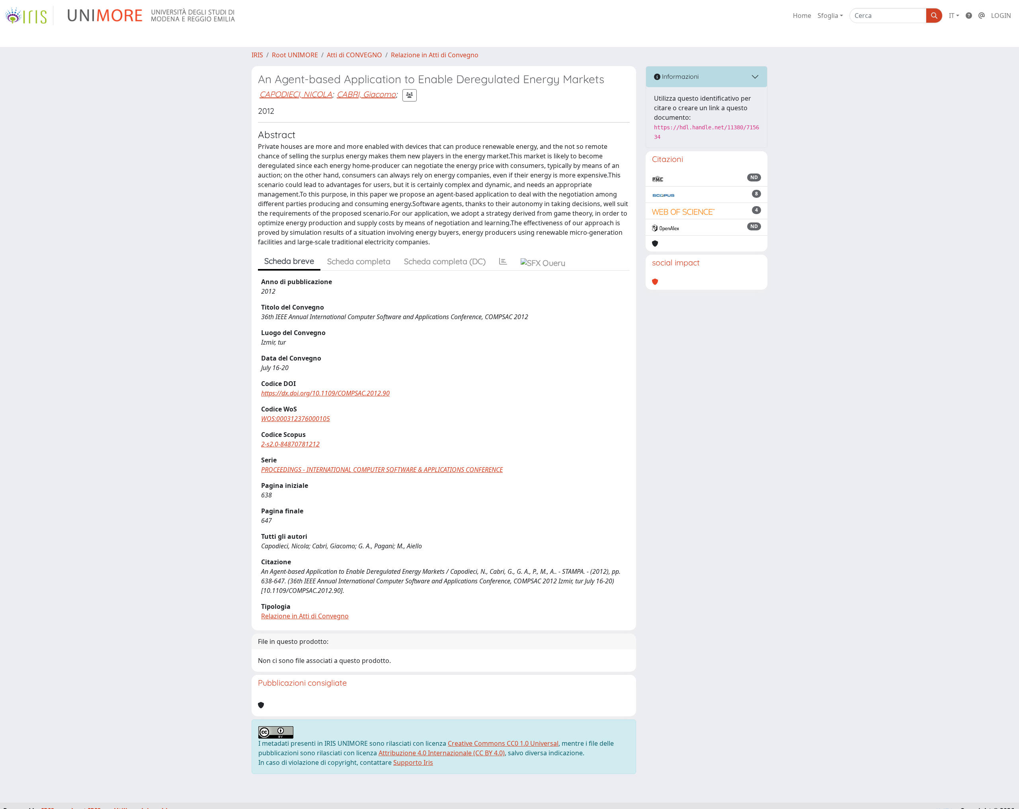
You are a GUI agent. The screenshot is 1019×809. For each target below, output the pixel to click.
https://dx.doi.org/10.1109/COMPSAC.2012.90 (325, 393)
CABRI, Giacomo (366, 94)
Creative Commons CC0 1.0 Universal (503, 743)
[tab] (503, 261)
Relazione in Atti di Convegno (434, 55)
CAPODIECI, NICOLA (296, 94)
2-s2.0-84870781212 (290, 444)
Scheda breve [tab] (289, 261)
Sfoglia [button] (828, 15)
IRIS (257, 55)
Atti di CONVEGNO (354, 55)
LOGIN (1001, 15)
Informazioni (679, 76)
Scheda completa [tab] (358, 261)
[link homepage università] (152, 15)
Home (802, 15)
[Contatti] (981, 15)
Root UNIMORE (295, 55)
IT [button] (952, 15)
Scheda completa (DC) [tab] (445, 261)
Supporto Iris (413, 762)
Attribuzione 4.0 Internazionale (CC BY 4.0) (442, 753)
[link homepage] (29, 15)
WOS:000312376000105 (295, 418)
